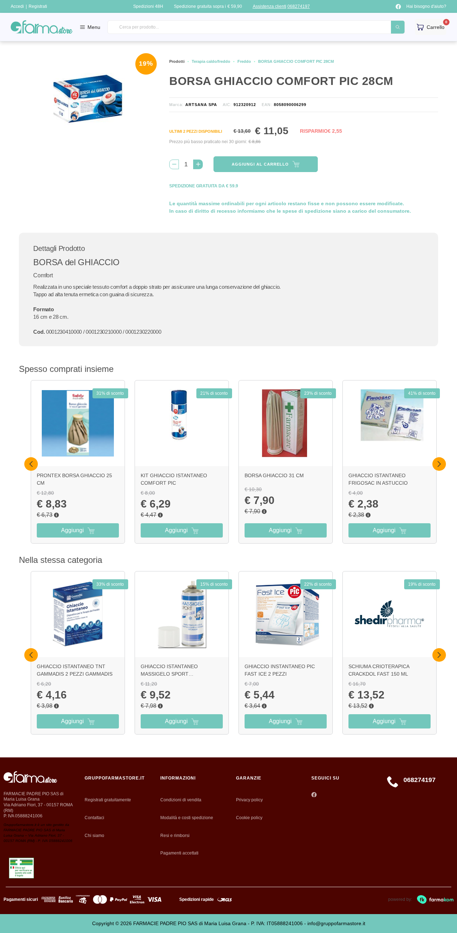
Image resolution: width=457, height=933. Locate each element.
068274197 (298, 6)
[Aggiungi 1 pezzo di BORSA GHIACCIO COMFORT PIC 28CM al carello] (198, 164)
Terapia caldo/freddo (211, 61)
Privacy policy (249, 799)
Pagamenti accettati (179, 853)
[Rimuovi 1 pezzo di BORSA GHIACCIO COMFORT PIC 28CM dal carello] (174, 164)
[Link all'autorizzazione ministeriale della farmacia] (21, 868)
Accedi (17, 6)
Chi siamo (94, 835)
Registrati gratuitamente (108, 799)
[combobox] (256, 27)
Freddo (244, 61)
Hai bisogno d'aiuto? (426, 6)
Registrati (38, 6)
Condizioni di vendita (180, 799)
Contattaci (94, 817)
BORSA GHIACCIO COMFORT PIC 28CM (296, 61)
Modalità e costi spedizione (186, 817)
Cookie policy (249, 817)
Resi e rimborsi (175, 835)
